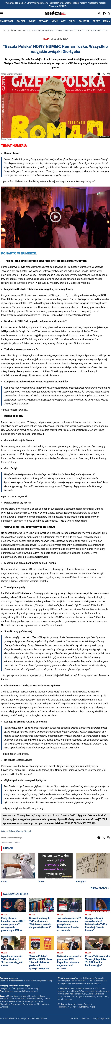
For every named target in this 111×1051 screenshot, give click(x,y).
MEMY (54, 21)
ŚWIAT (32, 21)
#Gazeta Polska (8, 831)
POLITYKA (84, 21)
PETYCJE (43, 21)
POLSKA (21, 21)
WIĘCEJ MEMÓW (99, 888)
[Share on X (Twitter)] (103, 74)
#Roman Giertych (24, 831)
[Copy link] (108, 74)
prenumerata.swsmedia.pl (18, 823)
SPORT (96, 21)
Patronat (74, 1018)
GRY (63, 21)
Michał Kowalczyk (14, 74)
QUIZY (72, 21)
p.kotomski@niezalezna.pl (26, 991)
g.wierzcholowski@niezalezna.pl (38, 980)
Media (22, 30)
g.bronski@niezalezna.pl (28, 988)
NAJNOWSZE (7, 21)
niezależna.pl (11, 30)
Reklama (85, 1018)
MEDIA (106, 21)
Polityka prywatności (102, 1018)
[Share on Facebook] (98, 74)
